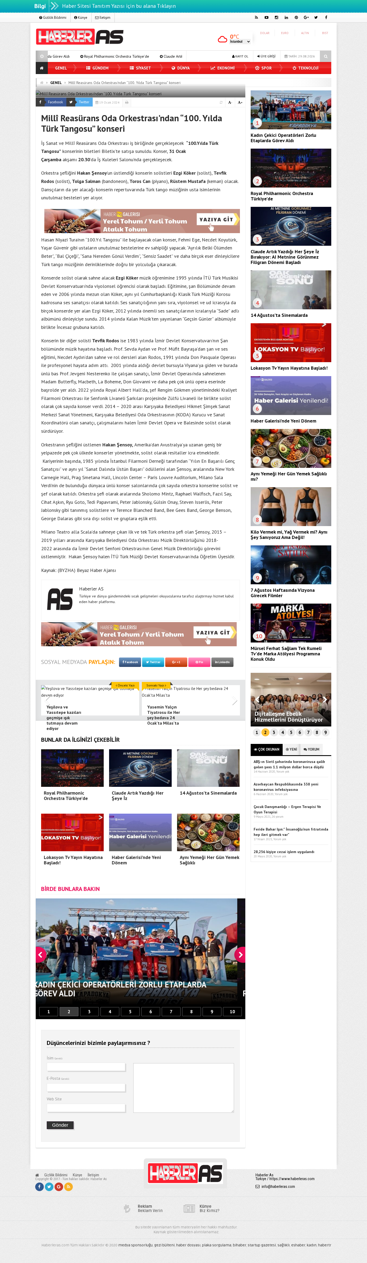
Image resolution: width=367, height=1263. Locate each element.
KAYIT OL (241, 56)
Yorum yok (282, 771)
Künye (82, 17)
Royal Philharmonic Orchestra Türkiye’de (282, 196)
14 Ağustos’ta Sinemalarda (279, 315)
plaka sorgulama (216, 1245)
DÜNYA (183, 68)
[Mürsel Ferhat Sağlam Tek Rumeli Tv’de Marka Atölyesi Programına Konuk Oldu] (291, 641)
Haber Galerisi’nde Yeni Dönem (283, 421)
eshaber (298, 1245)
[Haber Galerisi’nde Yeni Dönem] (291, 413)
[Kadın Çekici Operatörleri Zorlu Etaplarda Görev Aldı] (291, 128)
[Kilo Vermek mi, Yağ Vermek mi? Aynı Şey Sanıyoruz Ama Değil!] (291, 524)
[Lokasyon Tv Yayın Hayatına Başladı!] (291, 360)
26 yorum (277, 816)
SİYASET (143, 68)
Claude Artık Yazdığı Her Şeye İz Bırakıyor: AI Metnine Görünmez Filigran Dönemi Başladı (150, 56)
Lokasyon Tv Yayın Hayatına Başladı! (289, 368)
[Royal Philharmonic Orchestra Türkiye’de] (291, 186)
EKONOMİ (225, 68)
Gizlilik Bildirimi (54, 17)
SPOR (266, 68)
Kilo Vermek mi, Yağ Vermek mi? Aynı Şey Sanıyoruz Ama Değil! (289, 534)
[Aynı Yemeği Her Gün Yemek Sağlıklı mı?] (291, 466)
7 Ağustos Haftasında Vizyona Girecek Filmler (283, 593)
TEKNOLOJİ (307, 68)
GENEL (61, 68)
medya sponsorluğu (135, 1245)
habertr (324, 1245)
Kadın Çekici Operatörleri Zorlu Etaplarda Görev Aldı (283, 138)
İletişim (104, 17)
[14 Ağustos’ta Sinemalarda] (291, 308)
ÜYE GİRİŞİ (267, 56)
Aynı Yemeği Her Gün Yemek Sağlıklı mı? (289, 476)
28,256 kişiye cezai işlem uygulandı (284, 851)
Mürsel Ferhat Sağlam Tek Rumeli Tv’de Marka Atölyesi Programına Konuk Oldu (286, 653)
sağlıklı (284, 1245)
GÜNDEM (100, 68)
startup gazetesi (262, 1245)
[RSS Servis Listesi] (68, 1187)
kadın (311, 1245)
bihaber (239, 1245)
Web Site (54, 1099)
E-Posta (58, 1078)
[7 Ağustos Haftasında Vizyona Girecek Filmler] (291, 583)
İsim (55, 1057)
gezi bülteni (164, 1245)
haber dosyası (188, 1245)
